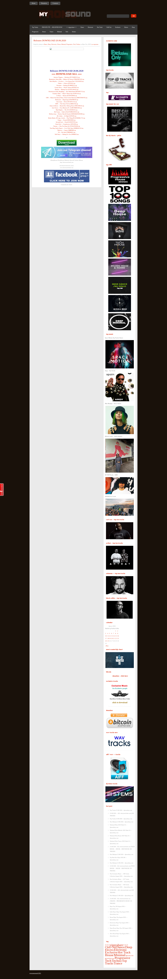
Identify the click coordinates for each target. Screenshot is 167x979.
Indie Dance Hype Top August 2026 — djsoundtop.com (120, 913)
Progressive (35, 32)
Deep (133, 27)
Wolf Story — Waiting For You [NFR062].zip (67, 134)
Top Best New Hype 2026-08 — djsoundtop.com (118, 859)
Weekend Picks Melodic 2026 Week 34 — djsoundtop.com (121, 831)
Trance (51, 32)
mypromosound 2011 (35, 973)
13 (112, 636)
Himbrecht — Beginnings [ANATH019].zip (66, 99)
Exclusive (117, 27)
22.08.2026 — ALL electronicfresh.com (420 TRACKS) (122, 891)
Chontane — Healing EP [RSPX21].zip (66, 85)
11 (108, 636)
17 (106, 638)
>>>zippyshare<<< (71, 27)
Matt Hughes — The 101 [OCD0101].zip (66, 110)
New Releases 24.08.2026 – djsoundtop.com (121, 821)
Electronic (90, 27)
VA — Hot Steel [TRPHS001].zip (66, 132)
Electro (126, 27)
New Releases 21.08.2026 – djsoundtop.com (121, 895)
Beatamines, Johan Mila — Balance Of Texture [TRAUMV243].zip (66, 79)
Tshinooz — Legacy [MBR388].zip (66, 130)
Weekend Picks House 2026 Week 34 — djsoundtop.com (120, 837)
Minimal (59, 32)
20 (112, 638)
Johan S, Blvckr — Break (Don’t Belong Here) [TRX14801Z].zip (66, 105)
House (44, 32)
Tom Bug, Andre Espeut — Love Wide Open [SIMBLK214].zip (66, 128)
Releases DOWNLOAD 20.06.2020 (50, 40)
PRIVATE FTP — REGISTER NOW (52, 27)
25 (108, 641)
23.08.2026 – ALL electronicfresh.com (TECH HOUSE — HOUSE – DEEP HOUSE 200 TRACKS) (122, 849)
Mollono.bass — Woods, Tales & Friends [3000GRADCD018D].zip (67, 114)
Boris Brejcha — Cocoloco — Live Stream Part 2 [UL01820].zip (67, 81)
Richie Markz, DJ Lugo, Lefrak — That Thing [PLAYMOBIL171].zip (66, 118)
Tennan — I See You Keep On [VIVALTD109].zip (66, 126)
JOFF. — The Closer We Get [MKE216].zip (66, 103)
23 (118, 638)
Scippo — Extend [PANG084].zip (67, 120)
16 (118, 636)
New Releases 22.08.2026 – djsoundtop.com (121, 863)
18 (108, 638)
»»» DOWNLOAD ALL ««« (67, 73)
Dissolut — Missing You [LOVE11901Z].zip (66, 89)
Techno (74, 32)
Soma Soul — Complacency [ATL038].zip (66, 124)
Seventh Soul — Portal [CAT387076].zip (66, 122)
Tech (67, 32)
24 (106, 641)
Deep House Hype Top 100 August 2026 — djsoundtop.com (121, 929)
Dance (82, 27)
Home (33, 3)
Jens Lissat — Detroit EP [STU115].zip (66, 101)
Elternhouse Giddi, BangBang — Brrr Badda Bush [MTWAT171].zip (67, 91)
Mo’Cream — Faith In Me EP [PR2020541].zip (66, 112)
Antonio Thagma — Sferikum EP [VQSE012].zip (67, 77)
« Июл (106, 645)
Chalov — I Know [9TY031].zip (66, 83)
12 (110, 636)
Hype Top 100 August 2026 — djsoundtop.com (118, 907)
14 (114, 636)
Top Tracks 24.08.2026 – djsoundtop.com (121, 818)
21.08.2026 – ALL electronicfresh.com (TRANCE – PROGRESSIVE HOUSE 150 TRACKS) (121, 901)
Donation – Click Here (120, 676)
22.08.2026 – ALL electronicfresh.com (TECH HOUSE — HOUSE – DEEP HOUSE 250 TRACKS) (122, 868)
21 (114, 638)
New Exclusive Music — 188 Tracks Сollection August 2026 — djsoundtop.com (121, 875)
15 (116, 636)
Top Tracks (35, 27)
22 (116, 638)
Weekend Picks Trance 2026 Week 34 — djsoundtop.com (120, 842)
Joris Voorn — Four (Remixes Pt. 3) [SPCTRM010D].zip (67, 108)
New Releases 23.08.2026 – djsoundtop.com (121, 854)
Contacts (55, 3)
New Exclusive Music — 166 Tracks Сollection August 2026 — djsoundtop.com (121, 886)
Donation (44, 3)
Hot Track (99, 27)
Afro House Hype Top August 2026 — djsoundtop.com (120, 935)
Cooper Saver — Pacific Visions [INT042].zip (67, 87)
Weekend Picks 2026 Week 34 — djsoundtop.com (118, 826)
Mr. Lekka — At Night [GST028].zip (66, 116)
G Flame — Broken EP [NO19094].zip (66, 95)
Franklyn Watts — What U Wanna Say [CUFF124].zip (67, 93)
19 (110, 638)
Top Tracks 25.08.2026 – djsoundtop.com (121, 810)
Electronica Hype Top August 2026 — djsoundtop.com (120, 924)
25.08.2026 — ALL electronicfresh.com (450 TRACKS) (122, 814)
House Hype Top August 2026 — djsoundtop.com (118, 918)
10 (106, 636)
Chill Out (108, 27)
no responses (95, 44)
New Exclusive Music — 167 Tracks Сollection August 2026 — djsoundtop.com (121, 880)
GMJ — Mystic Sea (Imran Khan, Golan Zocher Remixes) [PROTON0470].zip (66, 97)
